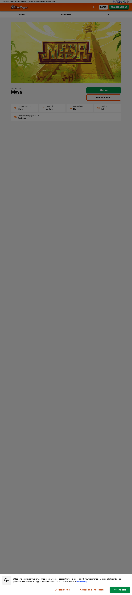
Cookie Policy (81, 581)
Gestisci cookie (62, 590)
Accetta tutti (120, 590)
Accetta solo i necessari (92, 590)
